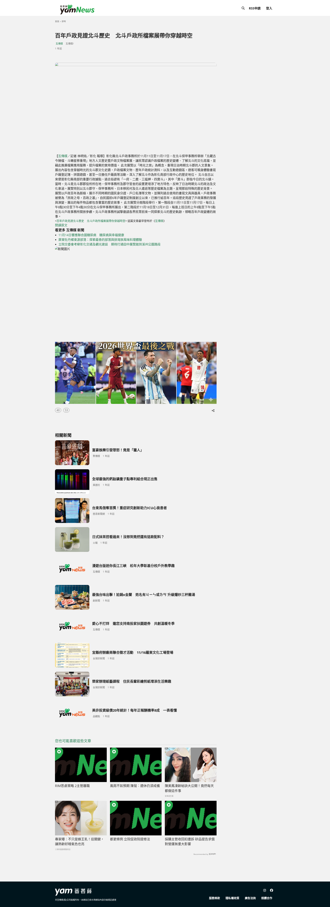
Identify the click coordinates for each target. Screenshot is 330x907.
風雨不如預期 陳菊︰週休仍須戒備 (135, 786)
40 (58, 410)
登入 (269, 8)
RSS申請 (255, 8)
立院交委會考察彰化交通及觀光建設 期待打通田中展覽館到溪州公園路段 (109, 244)
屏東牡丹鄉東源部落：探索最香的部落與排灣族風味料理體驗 (100, 240)
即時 (64, 21)
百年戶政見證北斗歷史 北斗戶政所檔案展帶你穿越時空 (91, 221)
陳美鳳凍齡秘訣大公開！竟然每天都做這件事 (189, 788)
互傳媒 (59, 43)
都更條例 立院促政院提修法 (130, 839)
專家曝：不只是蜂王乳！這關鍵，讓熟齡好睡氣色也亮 (79, 841)
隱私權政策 (232, 898)
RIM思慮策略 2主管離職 (72, 786)
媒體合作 (266, 898)
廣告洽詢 (250, 898)
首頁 (57, 21)
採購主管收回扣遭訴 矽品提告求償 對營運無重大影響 (190, 841)
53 (66, 410)
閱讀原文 (61, 225)
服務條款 (214, 898)
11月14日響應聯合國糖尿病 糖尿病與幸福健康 (91, 235)
